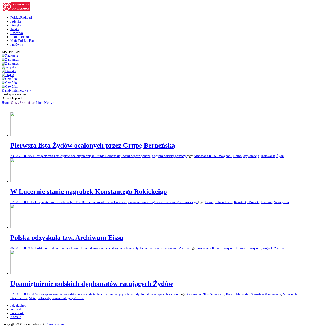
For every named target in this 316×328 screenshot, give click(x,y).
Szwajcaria (281, 202)
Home (6, 102)
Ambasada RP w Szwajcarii (213, 156)
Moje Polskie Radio (23, 40)
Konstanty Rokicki (246, 202)
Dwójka (15, 25)
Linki (40, 102)
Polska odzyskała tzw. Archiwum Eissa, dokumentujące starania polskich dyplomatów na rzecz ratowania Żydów (112, 248)
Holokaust (268, 156)
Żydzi (280, 156)
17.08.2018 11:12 (22, 202)
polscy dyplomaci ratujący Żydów (61, 298)
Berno (237, 156)
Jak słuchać (18, 305)
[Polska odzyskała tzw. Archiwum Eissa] (30, 227)
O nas (15, 102)
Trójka (14, 29)
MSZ (32, 298)
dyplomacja (251, 156)
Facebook (17, 313)
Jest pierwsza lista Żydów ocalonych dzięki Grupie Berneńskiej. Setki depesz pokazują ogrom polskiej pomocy (111, 156)
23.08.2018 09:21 (22, 156)
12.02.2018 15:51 (22, 294)
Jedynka (15, 21)
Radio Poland (19, 37)
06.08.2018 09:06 (22, 248)
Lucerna (266, 202)
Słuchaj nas (28, 102)
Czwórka (16, 33)
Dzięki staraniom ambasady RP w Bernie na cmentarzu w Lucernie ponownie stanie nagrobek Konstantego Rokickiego (116, 202)
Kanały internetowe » (16, 90)
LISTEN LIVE (12, 52)
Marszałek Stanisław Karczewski (258, 294)
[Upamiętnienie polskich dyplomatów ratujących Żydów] (30, 273)
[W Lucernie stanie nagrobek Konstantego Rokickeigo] (30, 181)
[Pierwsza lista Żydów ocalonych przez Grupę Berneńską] (30, 135)
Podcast (15, 309)
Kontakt (49, 102)
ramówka (16, 44)
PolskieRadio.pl (21, 17)
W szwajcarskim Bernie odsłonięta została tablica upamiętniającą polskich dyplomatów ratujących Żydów (107, 294)
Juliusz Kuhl (223, 202)
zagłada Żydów (273, 248)
